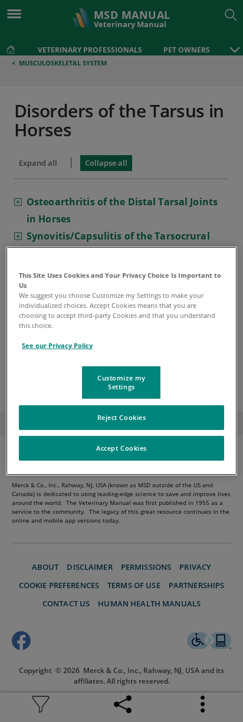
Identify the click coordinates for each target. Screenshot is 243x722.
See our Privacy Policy (57, 345)
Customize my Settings (121, 382)
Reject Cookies (121, 417)
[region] (121, 361)
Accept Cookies (121, 448)
